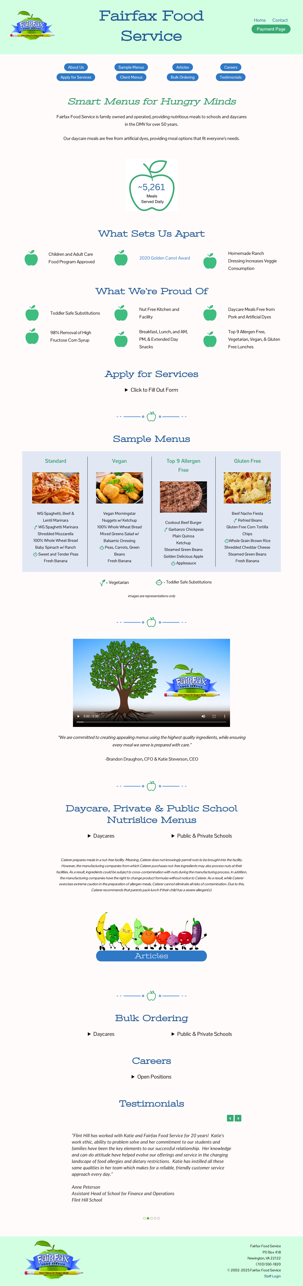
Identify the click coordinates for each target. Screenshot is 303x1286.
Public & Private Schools (204, 835)
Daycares (103, 835)
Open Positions (154, 1076)
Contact (280, 20)
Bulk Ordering (183, 77)
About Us (76, 67)
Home (260, 20)
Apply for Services (76, 77)
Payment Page (271, 29)
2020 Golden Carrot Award (164, 258)
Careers (230, 67)
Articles (182, 67)
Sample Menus (131, 67)
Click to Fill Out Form (154, 389)
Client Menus (131, 77)
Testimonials (231, 77)
